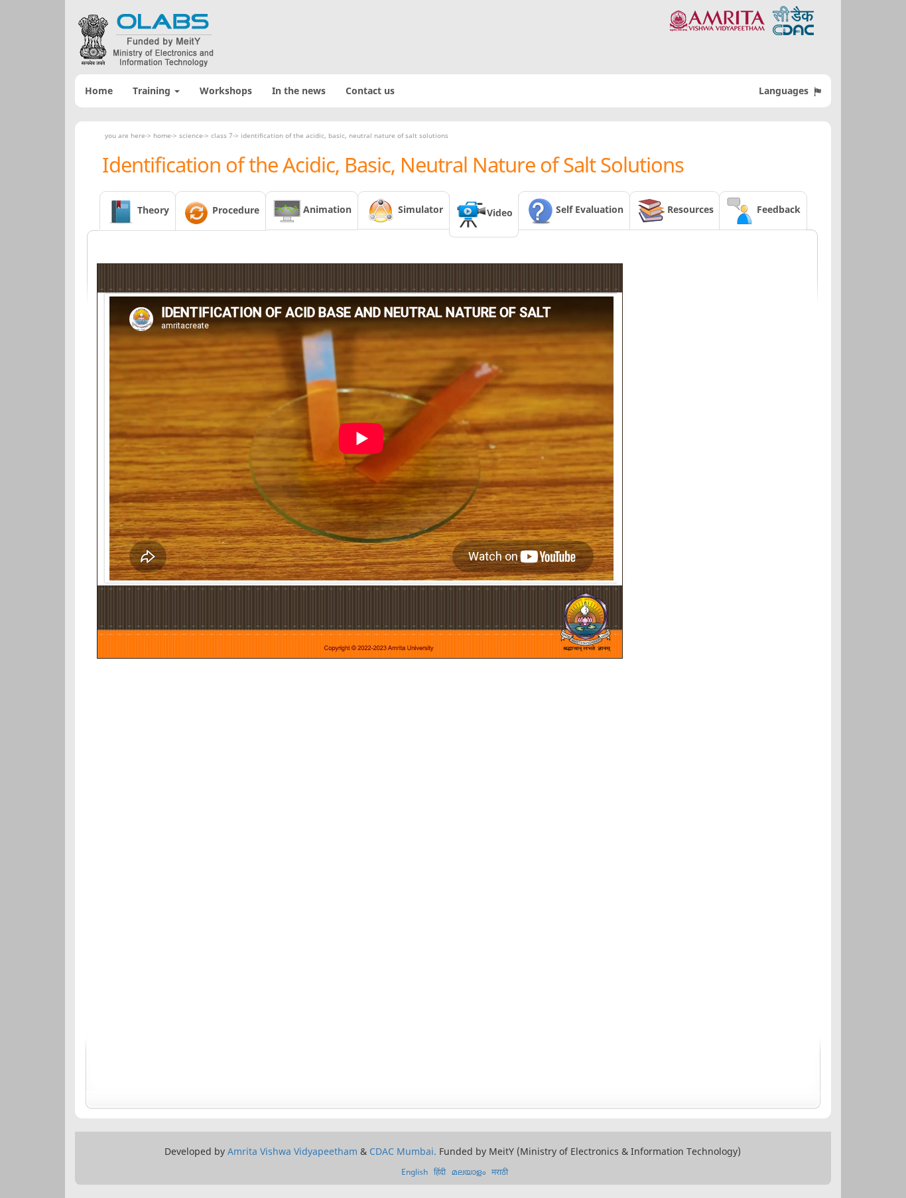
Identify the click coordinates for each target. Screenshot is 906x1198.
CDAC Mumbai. (402, 1151)
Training (153, 90)
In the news (299, 90)
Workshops (226, 90)
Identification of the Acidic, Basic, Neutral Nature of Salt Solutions (344, 135)
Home (99, 90)
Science (191, 135)
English (414, 1171)
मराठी (499, 1171)
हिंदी (440, 1171)
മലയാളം (468, 1171)
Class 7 (222, 135)
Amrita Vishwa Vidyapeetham (292, 1151)
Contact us (370, 90)
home (162, 135)
